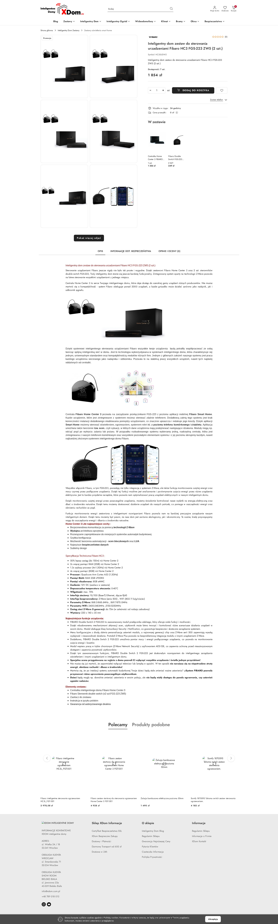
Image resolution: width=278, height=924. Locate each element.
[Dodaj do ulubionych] (221, 90)
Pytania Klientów (150, 846)
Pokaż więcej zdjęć (89, 238)
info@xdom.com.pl (51, 891)
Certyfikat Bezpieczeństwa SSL (107, 831)
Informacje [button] (198, 823)
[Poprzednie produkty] (47, 758)
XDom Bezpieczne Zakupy (105, 836)
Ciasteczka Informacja (153, 851)
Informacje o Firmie (201, 836)
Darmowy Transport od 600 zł (106, 846)
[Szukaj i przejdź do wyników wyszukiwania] (171, 9)
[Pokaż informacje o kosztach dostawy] (176, 112)
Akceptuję (213, 919)
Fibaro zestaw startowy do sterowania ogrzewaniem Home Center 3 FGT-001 (64, 800)
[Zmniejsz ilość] (150, 90)
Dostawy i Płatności (101, 841)
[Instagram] (44, 904)
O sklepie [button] (148, 823)
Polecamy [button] (117, 724)
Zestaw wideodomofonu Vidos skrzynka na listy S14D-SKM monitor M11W (212, 800)
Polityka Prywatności (152, 857)
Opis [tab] (100, 251)
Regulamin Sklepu (151, 836)
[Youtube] (49, 904)
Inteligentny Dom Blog (153, 831)
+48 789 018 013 (50, 896)
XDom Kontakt (199, 841)
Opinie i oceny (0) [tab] (169, 251)
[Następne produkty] (231, 758)
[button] (64, 66)
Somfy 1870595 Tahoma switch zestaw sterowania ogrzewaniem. (163, 800)
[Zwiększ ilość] (163, 90)
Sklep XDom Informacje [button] (107, 823)
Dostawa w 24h (99, 851)
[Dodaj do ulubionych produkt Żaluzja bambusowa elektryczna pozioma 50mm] (134, 736)
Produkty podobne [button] (151, 724)
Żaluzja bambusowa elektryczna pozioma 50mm (112, 798)
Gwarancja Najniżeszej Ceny (156, 841)
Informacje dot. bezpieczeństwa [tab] (130, 251)
